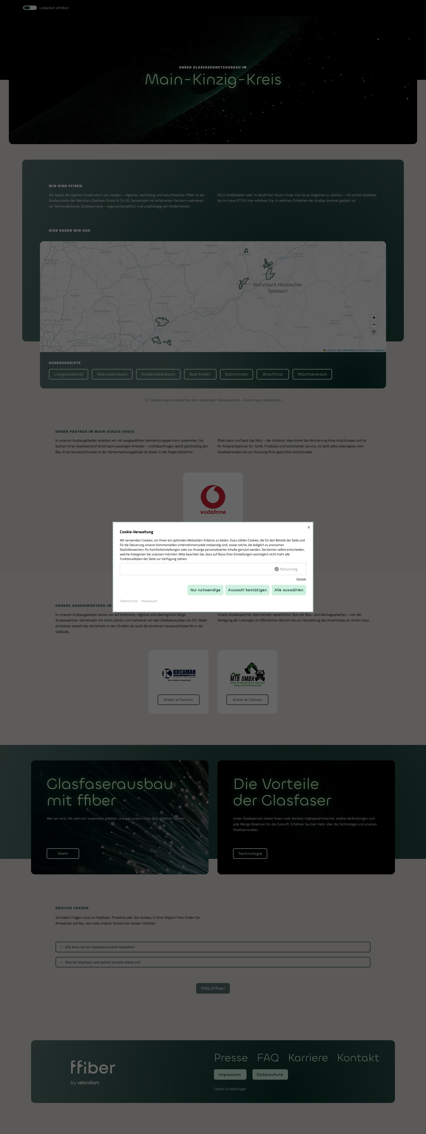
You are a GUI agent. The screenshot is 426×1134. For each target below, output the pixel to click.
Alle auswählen (288, 590)
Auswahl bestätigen (247, 590)
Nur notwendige (205, 590)
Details (301, 579)
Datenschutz (129, 601)
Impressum (149, 601)
